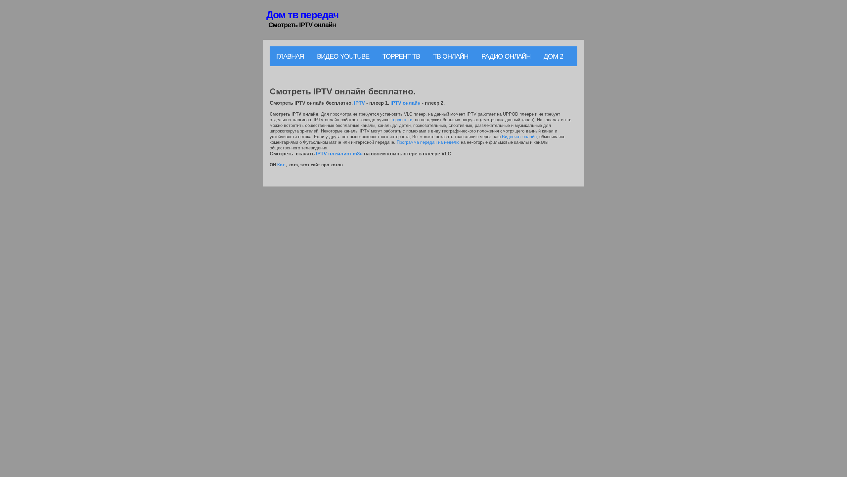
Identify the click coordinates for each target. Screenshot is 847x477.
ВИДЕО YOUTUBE (343, 56)
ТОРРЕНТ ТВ (401, 56)
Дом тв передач (302, 14)
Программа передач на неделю (428, 142)
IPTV (359, 103)
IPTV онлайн (405, 103)
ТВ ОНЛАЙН (450, 56)
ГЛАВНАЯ (290, 56)
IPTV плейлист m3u (339, 153)
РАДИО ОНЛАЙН (505, 56)
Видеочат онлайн (519, 136)
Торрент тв (401, 119)
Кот (281, 164)
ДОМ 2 (553, 56)
